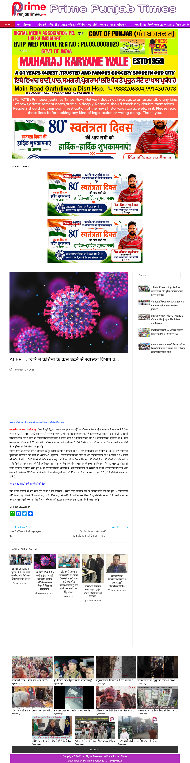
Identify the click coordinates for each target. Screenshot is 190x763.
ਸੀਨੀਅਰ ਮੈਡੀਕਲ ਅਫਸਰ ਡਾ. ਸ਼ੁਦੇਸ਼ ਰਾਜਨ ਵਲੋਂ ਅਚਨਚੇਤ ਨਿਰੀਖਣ (93, 591)
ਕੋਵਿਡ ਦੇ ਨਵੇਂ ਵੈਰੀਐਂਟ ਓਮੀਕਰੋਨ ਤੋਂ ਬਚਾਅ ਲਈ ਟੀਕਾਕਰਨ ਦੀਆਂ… (117, 581)
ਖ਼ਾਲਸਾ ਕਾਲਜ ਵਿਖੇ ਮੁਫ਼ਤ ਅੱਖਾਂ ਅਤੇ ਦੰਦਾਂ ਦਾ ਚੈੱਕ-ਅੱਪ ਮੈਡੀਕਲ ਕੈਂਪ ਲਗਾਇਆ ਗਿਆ (20, 573)
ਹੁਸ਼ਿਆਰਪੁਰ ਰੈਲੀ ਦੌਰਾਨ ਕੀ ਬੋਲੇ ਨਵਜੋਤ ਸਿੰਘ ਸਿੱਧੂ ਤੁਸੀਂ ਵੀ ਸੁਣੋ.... (128, 710)
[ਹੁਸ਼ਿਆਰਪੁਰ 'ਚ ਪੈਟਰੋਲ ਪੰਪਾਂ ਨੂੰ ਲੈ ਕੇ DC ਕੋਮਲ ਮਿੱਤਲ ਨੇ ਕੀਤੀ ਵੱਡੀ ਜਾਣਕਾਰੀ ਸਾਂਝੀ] (52, 727)
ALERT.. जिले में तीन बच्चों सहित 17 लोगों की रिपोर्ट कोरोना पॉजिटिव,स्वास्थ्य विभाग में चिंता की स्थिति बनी (44, 581)
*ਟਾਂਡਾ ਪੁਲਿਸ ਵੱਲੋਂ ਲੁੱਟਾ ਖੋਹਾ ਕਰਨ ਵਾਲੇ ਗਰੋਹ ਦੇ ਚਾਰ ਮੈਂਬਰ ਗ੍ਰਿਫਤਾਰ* (110, 740)
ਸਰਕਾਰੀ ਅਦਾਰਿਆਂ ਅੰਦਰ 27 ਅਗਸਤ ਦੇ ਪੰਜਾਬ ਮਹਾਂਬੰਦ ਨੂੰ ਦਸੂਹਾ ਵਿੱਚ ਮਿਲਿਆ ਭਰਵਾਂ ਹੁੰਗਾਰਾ (86, 24)
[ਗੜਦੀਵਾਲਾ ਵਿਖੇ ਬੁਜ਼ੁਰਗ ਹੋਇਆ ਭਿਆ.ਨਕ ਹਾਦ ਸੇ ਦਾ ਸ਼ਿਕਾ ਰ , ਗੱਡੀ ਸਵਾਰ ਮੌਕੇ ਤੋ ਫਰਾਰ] (157, 667)
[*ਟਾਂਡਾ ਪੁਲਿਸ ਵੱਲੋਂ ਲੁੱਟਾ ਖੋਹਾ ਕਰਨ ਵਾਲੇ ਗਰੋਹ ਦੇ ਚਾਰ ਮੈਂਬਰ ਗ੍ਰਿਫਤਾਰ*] (95, 727)
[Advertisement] (69, 398)
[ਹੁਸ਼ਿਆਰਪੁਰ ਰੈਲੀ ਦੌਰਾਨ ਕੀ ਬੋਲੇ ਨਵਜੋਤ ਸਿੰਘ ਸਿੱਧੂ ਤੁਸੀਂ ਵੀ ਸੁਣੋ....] (116, 697)
